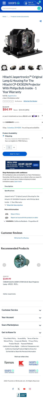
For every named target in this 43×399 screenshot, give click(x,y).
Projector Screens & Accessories (20, 16)
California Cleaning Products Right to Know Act (20, 349)
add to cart (15, 154)
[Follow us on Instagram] (30, 389)
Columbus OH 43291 (14, 128)
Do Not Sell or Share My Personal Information (21, 351)
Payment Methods (27, 343)
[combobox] (21, 8)
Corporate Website (21, 341)
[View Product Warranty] (7, 214)
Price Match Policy (10, 338)
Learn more (18, 181)
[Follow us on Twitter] (19, 389)
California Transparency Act (30, 346)
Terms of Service (32, 338)
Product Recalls (14, 343)
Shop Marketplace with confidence (15, 172)
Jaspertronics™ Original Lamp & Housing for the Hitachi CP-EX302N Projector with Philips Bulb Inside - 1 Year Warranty (22, 199)
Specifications (9, 190)
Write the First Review (30, 101)
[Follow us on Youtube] (24, 389)
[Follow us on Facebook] (13, 389)
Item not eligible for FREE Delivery (16, 141)
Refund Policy (8, 341)
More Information (12, 209)
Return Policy (15, 214)
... (8, 16)
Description (9, 186)
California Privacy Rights (11, 346)
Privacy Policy (33, 341)
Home (4, 16)
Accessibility (22, 338)
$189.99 (5, 276)
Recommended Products (15, 248)
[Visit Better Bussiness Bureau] (21, 395)
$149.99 (7, 279)
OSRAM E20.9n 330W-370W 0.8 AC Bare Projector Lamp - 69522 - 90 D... (21, 283)
